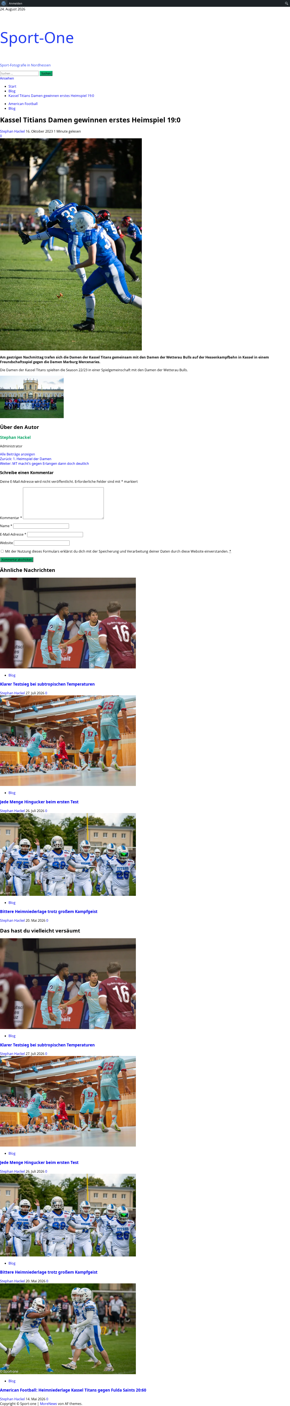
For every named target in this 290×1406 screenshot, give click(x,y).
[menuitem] (3, 3)
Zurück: (25, 459)
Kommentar (11, 517)
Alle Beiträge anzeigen (17, 454)
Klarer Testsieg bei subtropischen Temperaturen (47, 684)
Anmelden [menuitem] (15, 3)
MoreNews (48, 1403)
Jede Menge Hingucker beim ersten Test (39, 801)
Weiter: (44, 463)
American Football (23, 103)
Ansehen (7, 78)
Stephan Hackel (13, 131)
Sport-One (37, 37)
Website (6, 543)
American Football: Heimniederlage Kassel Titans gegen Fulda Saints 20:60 (73, 1390)
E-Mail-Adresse (13, 534)
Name (6, 526)
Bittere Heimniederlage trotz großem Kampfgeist (48, 911)
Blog (11, 108)
